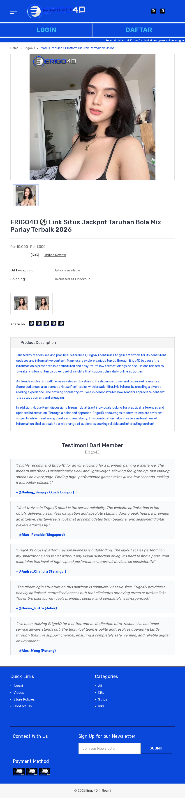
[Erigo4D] (162, 14)
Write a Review (55, 255)
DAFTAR (138, 30)
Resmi (106, 791)
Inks (101, 706)
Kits (101, 693)
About (18, 686)
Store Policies (24, 699)
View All (104, 713)
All (100, 686)
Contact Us (23, 706)
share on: (18, 324)
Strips (102, 699)
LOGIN (46, 30)
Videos (19, 693)
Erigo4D (93, 355)
